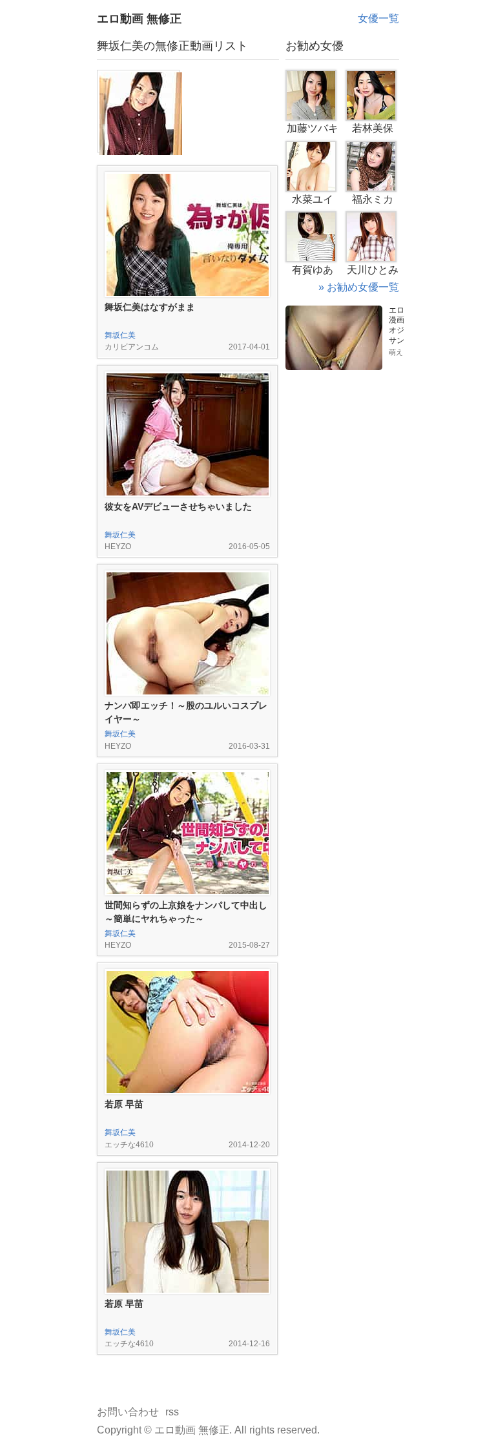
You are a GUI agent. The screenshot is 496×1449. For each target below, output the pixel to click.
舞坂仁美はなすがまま (150, 307)
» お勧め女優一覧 (358, 287)
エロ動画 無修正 (139, 18)
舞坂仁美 (120, 335)
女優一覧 (378, 18)
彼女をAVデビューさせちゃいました (178, 506)
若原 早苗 (124, 1104)
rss (172, 1411)
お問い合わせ (128, 1411)
